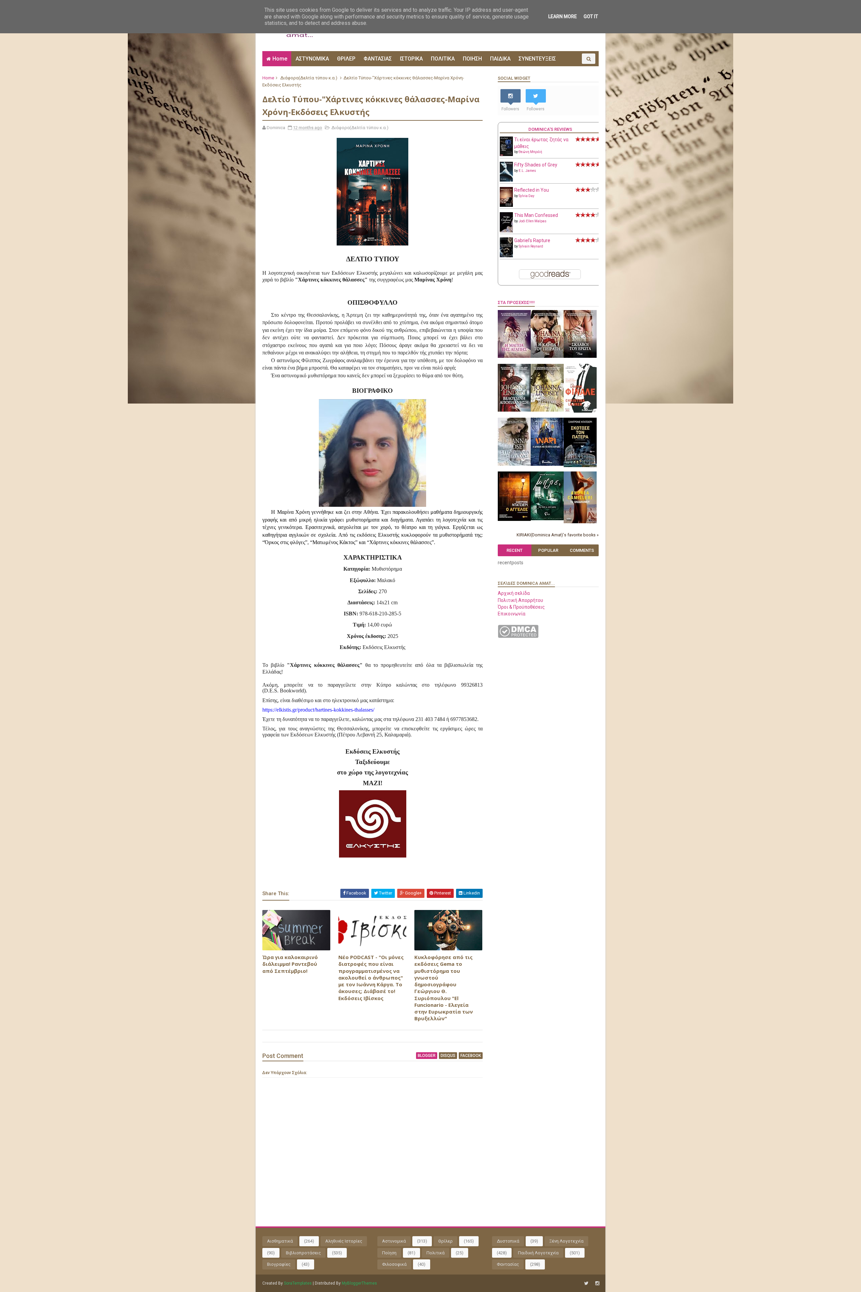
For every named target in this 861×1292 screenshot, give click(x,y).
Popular (548, 550)
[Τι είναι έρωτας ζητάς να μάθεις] (506, 154)
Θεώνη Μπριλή (530, 152)
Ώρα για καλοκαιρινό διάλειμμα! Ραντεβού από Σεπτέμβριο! (290, 964)
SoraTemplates (298, 1283)
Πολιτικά (435, 1252)
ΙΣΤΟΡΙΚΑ (411, 58)
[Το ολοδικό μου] (580, 521)
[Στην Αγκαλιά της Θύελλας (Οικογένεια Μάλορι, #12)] (514, 464)
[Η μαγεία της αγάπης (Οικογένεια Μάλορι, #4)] (514, 356)
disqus (448, 1055)
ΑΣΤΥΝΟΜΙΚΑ (312, 58)
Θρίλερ (445, 1241)
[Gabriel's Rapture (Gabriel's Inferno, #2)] (506, 255)
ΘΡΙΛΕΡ (346, 58)
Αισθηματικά (280, 1241)
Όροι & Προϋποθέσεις (521, 607)
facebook (470, 1055)
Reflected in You (531, 190)
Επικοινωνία (511, 613)
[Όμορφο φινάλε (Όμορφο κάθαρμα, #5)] (580, 411)
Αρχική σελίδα (514, 593)
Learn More (562, 16)
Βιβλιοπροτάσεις (303, 1252)
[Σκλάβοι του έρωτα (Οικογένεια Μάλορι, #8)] (580, 356)
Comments (582, 550)
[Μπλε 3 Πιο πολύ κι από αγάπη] (547, 518)
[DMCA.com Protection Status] (518, 636)
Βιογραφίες (279, 1264)
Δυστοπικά (508, 1241)
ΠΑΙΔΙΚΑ (500, 58)
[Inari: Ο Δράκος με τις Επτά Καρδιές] (547, 464)
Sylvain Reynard (531, 246)
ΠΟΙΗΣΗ (472, 58)
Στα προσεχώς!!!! (516, 302)
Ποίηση (389, 1252)
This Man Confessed (536, 215)
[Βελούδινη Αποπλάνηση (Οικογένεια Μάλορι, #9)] (514, 410)
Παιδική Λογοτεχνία (538, 1252)
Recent (515, 550)
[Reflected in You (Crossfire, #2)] (506, 205)
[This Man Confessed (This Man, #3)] (506, 231)
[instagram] (597, 1283)
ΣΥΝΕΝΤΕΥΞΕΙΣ (537, 58)
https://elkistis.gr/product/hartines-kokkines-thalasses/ (318, 710)
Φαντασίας (508, 1264)
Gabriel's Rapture (532, 240)
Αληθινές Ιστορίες (343, 1241)
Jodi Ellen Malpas (533, 221)
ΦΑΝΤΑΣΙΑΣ (378, 58)
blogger (427, 1055)
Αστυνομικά (394, 1241)
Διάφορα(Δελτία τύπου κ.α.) (308, 77)
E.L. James (527, 171)
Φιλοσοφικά (394, 1264)
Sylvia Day (526, 196)
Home (279, 58)
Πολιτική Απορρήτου (520, 600)
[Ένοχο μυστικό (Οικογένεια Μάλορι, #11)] (547, 410)
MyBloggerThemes (359, 1283)
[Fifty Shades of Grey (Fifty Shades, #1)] (506, 180)
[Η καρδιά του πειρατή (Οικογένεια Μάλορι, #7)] (547, 356)
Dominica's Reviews (550, 129)
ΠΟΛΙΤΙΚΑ (443, 58)
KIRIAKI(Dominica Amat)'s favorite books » (558, 534)
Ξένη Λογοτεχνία (566, 1241)
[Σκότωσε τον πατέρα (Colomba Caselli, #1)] (580, 465)
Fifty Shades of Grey (535, 164)
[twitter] (586, 1283)
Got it (591, 16)
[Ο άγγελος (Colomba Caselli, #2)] (514, 519)
